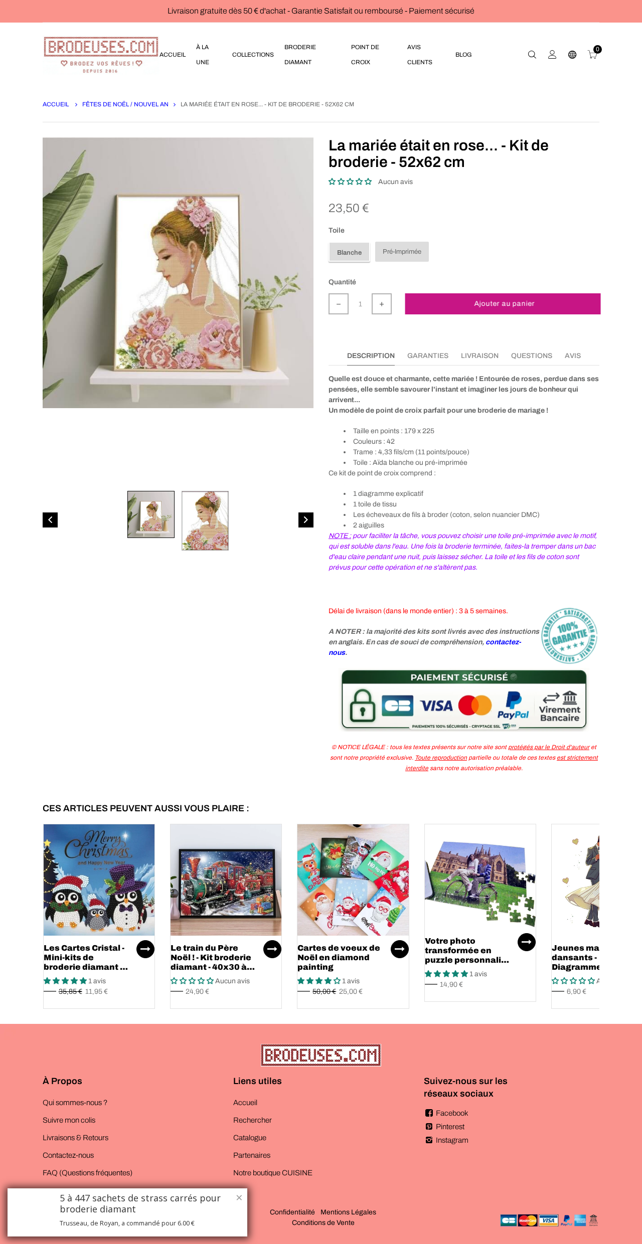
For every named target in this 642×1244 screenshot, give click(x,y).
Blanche (349, 252)
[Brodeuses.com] (101, 54)
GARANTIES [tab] (427, 356)
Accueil (56, 104)
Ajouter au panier (503, 303)
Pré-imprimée (402, 251)
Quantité (342, 282)
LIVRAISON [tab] (480, 356)
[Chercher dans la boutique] (532, 54)
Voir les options (145, 949)
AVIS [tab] (573, 356)
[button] (350, 182)
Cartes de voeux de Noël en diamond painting (338, 957)
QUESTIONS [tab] (531, 356)
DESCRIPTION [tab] (371, 356)
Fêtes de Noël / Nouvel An (125, 104)
